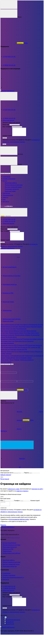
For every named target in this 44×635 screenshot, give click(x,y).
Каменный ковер (10, 191)
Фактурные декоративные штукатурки (13, 331)
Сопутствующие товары (24, 358)
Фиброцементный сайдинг (11, 553)
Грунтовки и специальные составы (31, 324)
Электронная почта (6, 473)
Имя (1, 500)
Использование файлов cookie (19, 519)
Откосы (32, 351)
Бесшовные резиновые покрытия (11, 339)
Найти (12, 364)
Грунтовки (27, 333)
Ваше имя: (6, 124)
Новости (5, 197)
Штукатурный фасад (9, 543)
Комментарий (35, 500)
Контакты (6, 201)
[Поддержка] (8, 96)
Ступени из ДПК (22, 345)
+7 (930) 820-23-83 (9, 56)
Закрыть (4, 144)
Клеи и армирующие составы (10, 324)
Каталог (10, 251)
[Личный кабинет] (8, 373)
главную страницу (22, 491)
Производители (8, 195)
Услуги (5, 181)
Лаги (18, 347)
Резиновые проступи (7, 341)
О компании (6, 176)
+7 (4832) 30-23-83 (9, 65)
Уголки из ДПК (25, 347)
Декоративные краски (16, 333)
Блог (4, 199)
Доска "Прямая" (14, 360)
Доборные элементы (27, 360)
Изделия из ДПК (8, 549)
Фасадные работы (11, 183)
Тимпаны (9, 353)
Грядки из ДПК (35, 347)
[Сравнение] (8, 381)
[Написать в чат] (17, 445)
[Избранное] (25, 381)
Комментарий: (7, 135)
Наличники (10, 351)
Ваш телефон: (7, 126)
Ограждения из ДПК (10, 347)
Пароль (26, 473)
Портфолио (6, 193)
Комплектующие (36, 326)
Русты (16, 351)
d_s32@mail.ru (9, 206)
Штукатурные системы (8, 328)
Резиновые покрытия (12, 189)
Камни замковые (24, 351)
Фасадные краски (25, 326)
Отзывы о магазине (9, 178)
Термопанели (7, 551)
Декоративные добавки (22, 335)
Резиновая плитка (21, 341)
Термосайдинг (10, 358)
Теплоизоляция (21, 328)
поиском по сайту (37, 489)
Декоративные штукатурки (9, 326)
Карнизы (3, 351)
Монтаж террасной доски (13, 187)
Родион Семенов (15, 537)
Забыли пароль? (5, 475)
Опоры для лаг (5, 349)
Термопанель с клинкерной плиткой (12, 355)
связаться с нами (13, 489)
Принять (3, 525)
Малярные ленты (11, 337)
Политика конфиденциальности (13, 577)
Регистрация (4, 479)
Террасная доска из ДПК (8, 345)
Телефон (17, 500)
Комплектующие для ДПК (18, 349)
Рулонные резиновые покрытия (33, 339)
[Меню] (8, 4)
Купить (2, 496)
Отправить (4, 137)
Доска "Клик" (4, 360)
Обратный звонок (8, 120)
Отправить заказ (3, 507)
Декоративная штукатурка (13, 185)
